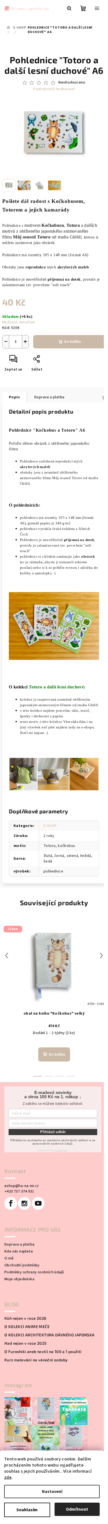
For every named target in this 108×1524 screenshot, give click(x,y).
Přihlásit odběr (53, 1132)
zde (8, 1477)
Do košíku (72, 341)
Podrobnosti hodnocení (53, 89)
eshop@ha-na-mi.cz (21, 1186)
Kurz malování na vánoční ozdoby (36, 1360)
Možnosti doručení (18, 322)
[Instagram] (24, 1203)
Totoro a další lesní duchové (56, 687)
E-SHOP (49, 826)
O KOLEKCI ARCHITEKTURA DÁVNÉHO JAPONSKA (49, 1335)
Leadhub (61, 1150)
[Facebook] (10, 1203)
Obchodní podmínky (22, 1265)
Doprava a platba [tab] (49, 397)
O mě (9, 1258)
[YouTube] (38, 1203)
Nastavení (52, 1491)
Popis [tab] (14, 397)
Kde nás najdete (18, 1251)
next (101, 955)
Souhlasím (27, 1510)
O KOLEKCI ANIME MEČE (27, 1327)
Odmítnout (77, 1509)
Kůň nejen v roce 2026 (25, 1318)
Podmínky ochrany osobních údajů (34, 1272)
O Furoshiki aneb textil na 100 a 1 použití (43, 1352)
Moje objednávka (19, 1279)
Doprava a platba (19, 1244)
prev (6, 955)
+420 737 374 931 (19, 1191)
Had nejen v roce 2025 (25, 1343)
